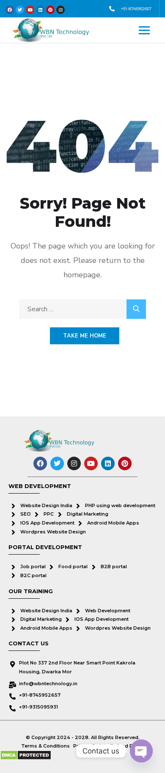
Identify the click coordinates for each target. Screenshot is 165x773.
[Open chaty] (141, 751)
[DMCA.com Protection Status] (25, 755)
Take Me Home (84, 336)
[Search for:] (82, 309)
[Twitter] (57, 463)
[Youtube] (91, 463)
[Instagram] (74, 463)
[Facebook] (40, 463)
